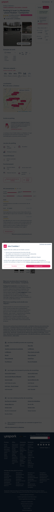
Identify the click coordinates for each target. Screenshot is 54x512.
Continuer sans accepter (45, 244)
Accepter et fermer (38, 266)
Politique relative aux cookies (33, 262)
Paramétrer (14, 266)
